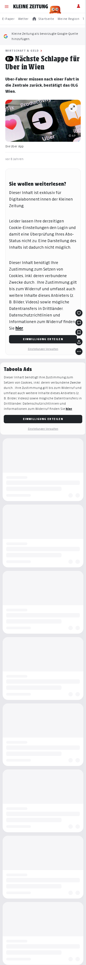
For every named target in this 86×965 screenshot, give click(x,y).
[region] (43, 19)
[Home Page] (30, 6)
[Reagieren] (78, 312)
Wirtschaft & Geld (22, 50)
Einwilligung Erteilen (43, 339)
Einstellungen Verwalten (43, 349)
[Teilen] (78, 341)
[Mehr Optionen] (78, 351)
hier (19, 328)
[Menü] (7, 6)
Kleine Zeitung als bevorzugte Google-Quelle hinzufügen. (44, 36)
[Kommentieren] (78, 322)
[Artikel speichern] (78, 332)
